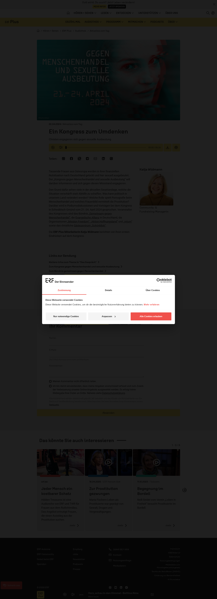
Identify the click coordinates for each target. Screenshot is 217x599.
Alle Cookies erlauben (151, 316)
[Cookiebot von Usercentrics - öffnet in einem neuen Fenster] (159, 280)
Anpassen (107, 316)
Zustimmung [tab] (64, 290)
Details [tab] (108, 290)
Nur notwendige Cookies (66, 316)
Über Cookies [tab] (153, 290)
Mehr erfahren (151, 304)
